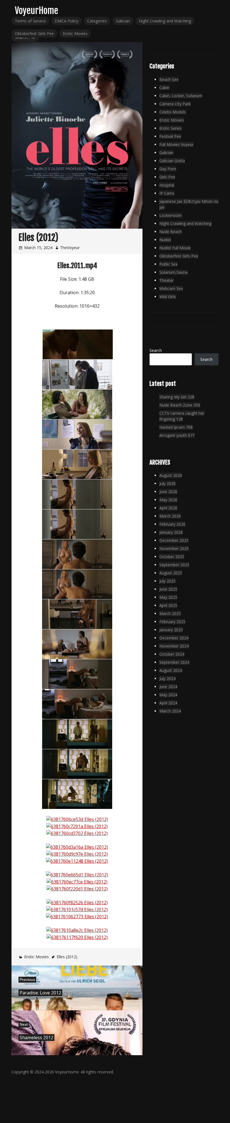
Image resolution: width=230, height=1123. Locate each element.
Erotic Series (170, 128)
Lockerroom (170, 215)
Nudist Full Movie (175, 247)
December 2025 (173, 540)
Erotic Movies (75, 33)
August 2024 (170, 670)
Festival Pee (170, 136)
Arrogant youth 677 (177, 435)
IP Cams (166, 193)
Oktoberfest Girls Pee (34, 33)
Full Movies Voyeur (176, 144)
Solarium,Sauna (173, 272)
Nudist (165, 239)
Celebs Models (172, 112)
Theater (166, 280)
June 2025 (168, 589)
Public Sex (168, 264)
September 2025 (174, 564)
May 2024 (168, 694)
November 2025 (174, 548)
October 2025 (171, 556)
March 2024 (170, 711)
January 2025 (171, 629)
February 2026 (172, 524)
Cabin (164, 87)
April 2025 (168, 605)
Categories (97, 21)
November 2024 (174, 646)
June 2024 (168, 686)
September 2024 (174, 662)
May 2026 (168, 499)
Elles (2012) (67, 956)
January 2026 (171, 532)
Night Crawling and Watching (165, 21)
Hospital (166, 185)
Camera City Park (175, 103)
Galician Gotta (172, 160)
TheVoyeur (70, 247)
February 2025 (172, 621)
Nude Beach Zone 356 (179, 405)
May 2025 (168, 597)
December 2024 (173, 638)
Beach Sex (168, 79)
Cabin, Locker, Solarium (180, 95)
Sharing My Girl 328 (176, 397)
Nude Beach (170, 231)
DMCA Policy (66, 21)
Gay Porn (167, 168)
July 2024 (167, 678)
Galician (123, 21)
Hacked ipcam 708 (176, 427)
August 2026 (170, 475)
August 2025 (170, 573)
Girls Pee (167, 177)
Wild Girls (167, 296)
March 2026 (170, 516)
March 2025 (170, 613)
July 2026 (167, 483)
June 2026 (168, 491)
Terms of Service (30, 21)
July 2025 (167, 581)
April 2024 (168, 703)
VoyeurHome (36, 10)
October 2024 (171, 654)
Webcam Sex (171, 288)
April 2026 (168, 508)
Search (156, 350)
